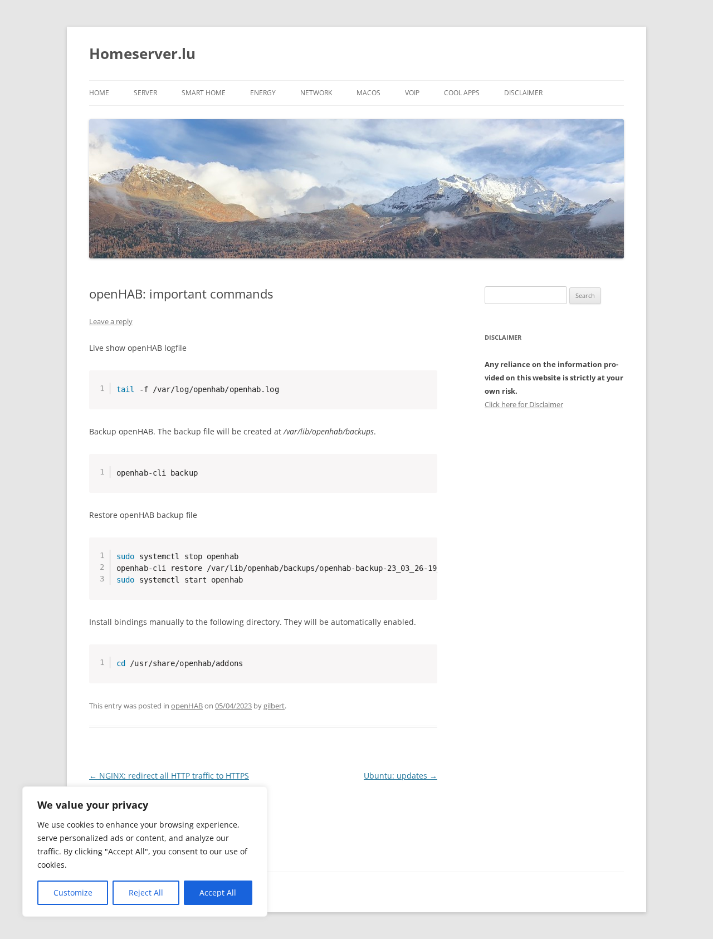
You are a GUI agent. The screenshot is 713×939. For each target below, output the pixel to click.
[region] (144, 851)
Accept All (217, 892)
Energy (263, 92)
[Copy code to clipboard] (424, 394)
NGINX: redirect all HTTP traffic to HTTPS (169, 775)
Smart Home (204, 92)
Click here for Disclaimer (524, 404)
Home (99, 92)
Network (316, 92)
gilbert (274, 706)
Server (145, 92)
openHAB (187, 706)
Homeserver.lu (142, 53)
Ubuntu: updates (400, 775)
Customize (72, 892)
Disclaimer (523, 92)
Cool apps (462, 92)
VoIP (412, 92)
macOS (368, 92)
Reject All (146, 892)
